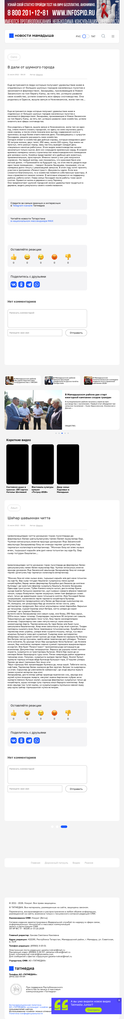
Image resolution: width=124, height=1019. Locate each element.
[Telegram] (29, 284)
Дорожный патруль (56, 862)
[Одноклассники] (21, 284)
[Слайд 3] (62, 433)
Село (14, 57)
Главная (35, 862)
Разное (89, 862)
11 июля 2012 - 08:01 (16, 525)
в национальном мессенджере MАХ (32, 220)
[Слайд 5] (68, 433)
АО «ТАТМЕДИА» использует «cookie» (29, 1007)
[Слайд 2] (59, 433)
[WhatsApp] (37, 284)
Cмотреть (94, 1009)
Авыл (14, 507)
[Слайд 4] (65, 433)
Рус (78, 36)
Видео (76, 862)
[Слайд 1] (56, 433)
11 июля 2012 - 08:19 (16, 74)
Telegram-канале (23, 205)
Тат (93, 36)
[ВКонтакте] (14, 284)
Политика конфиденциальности (26, 1013)
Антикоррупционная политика (25, 1005)
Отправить (76, 332)
